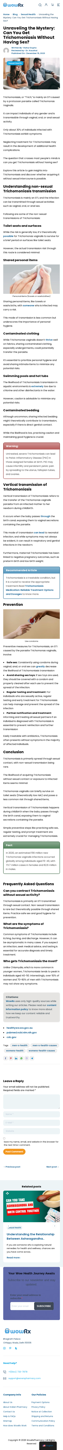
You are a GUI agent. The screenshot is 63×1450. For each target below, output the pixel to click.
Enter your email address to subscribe (25, 1297)
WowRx (10, 1001)
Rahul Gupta (29, 48)
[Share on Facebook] (5, 1058)
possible (8, 236)
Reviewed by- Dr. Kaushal (24, 50)
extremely (37, 386)
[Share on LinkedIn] (16, 1058)
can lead (39, 532)
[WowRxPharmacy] (13, 4)
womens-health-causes (42, 1050)
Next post (51, 1166)
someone (28, 305)
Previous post (13, 1166)
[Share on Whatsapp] (21, 1058)
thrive (49, 339)
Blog (15, 14)
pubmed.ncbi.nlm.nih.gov (22, 1032)
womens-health (14, 1050)
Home (6, 14)
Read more (13, 1257)
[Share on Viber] (26, 1058)
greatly (40, 666)
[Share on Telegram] (32, 1058)
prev (8, 1226)
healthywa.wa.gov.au (20, 1028)
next (54, 1226)
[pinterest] (10, 1348)
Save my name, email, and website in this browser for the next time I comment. (31, 1143)
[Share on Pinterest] (10, 1058)
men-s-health (19, 1045)
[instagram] (4, 1348)
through (45, 516)
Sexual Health (28, 14)
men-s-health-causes (45, 1045)
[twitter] (16, 1348)
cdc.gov (11, 1037)
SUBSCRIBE (44, 1306)
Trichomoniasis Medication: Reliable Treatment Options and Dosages (29, 590)
